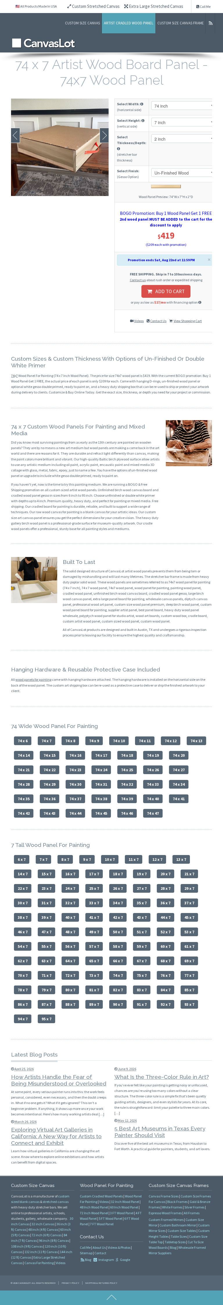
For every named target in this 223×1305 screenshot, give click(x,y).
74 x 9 (94, 740)
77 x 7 (189, 975)
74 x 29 (49, 784)
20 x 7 (165, 873)
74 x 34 (179, 784)
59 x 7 (142, 946)
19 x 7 (142, 873)
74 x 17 (101, 755)
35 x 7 (142, 902)
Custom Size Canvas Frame (180, 23)
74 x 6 (23, 740)
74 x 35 (24, 798)
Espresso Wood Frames (165, 1213)
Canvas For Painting (39, 1263)
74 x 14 (24, 755)
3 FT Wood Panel (122, 1213)
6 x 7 (22, 859)
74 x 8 (70, 740)
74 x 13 (196, 740)
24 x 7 (70, 888)
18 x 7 (118, 873)
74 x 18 (127, 755)
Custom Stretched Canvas (95, 6)
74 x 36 (49, 798)
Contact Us (158, 321)
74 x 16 (75, 755)
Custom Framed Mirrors (166, 1219)
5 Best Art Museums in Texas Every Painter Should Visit (159, 1131)
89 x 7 (94, 1004)
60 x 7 (165, 946)
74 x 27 (179, 769)
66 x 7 (118, 960)
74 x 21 (24, 769)
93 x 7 (189, 1004)
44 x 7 (165, 917)
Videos (139, 321)
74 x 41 (179, 798)
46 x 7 (23, 931)
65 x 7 (94, 960)
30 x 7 (23, 902)
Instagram (106, 1259)
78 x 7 (23, 989)
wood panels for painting (33, 679)
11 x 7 (134, 859)
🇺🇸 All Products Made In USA (36, 6)
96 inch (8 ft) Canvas (54, 1240)
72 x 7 (70, 975)
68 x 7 (165, 960)
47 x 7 (46, 931)
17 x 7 (94, 873)
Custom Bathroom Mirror (177, 1225)
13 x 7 (181, 859)
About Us (99, 1247)
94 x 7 (23, 1018)
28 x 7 (165, 888)
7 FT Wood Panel (102, 1224)
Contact (100, 1253)
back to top (111, 1298)
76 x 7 (165, 975)
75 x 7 (142, 975)
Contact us (138, 280)
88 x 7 (70, 1004)
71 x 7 (46, 975)
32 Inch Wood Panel (125, 1201)
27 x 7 (142, 888)
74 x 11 (145, 740)
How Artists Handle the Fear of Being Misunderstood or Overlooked (58, 1080)
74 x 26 (153, 769)
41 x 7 (94, 917)
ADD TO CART (168, 291)
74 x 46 (127, 813)
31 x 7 (46, 902)
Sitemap (86, 1253)
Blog (88, 1259)
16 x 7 (70, 873)
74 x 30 (75, 784)
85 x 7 (189, 989)
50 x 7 (118, 931)
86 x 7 (23, 1004)
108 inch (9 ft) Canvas (27, 1246)
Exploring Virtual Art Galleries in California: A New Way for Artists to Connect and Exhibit (56, 1136)
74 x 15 (49, 755)
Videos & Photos (119, 1247)
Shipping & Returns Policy (101, 1283)
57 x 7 (94, 946)
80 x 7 (70, 989)
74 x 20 (179, 755)
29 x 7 (189, 888)
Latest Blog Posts (34, 1054)
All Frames (191, 1213)
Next (104, 135)
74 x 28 (24, 784)
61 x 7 (189, 946)
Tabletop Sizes (175, 1242)
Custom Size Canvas (82, 23)
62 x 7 (23, 960)
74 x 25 (127, 769)
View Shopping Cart (188, 321)
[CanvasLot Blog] (210, 23)
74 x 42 (24, 813)
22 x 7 (23, 888)
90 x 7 (118, 1004)
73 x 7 (94, 975)
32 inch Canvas (43, 1224)
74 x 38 (101, 798)
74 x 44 (75, 813)
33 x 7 (94, 902)
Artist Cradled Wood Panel (128, 23)
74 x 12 (171, 740)
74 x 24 (101, 769)
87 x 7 (46, 1004)
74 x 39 (127, 798)
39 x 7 (46, 917)
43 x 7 (142, 917)
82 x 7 (118, 989)
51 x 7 (142, 931)
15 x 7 (46, 873)
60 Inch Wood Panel (124, 1207)
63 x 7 (46, 960)
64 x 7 (70, 960)
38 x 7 (23, 917)
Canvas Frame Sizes (164, 1196)
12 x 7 (157, 859)
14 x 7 (23, 873)
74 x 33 (153, 784)
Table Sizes (179, 1236)
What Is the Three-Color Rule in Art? (161, 1077)
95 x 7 (46, 1018)
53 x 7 (189, 931)
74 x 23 (75, 769)
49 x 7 (94, 931)
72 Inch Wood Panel (94, 1213)
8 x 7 (65, 859)
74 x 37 (75, 798)
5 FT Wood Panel (110, 1218)
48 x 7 (70, 931)
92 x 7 (165, 1004)
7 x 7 (43, 859)
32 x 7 (70, 902)
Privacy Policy (70, 1283)
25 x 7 (94, 888)
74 (13, 375)
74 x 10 (119, 740)
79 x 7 (46, 989)
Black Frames (177, 1201)
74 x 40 (153, 798)
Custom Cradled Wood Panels (101, 1196)
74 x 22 (49, 769)
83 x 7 (142, 989)
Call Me (205, 6)
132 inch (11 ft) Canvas (41, 1252)
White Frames (172, 1207)
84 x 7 (165, 989)
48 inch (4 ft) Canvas (43, 1229)
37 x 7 (189, 902)
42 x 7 (118, 917)
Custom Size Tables (182, 1230)
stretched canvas (56, 1201)
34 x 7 (118, 902)
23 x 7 (46, 888)
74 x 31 (101, 784)
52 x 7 (165, 931)
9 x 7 (87, 859)
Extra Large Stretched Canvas (155, 6)
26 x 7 (118, 888)
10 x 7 (110, 859)
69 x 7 (189, 960)
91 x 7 (142, 1004)
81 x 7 (94, 989)
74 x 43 (49, 813)
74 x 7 (46, 740)
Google (124, 1259)
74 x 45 (101, 813)
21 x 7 (189, 873)
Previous (15, 135)
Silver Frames (194, 1207)
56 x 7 (70, 946)
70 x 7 (23, 975)
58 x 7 (118, 946)
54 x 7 (23, 946)
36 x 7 (165, 902)
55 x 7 (46, 946)
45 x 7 (189, 917)
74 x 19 (153, 755)
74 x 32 (127, 784)
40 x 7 (70, 917)
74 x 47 (153, 813)
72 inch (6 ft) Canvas (47, 1235)
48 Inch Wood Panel (94, 1207)
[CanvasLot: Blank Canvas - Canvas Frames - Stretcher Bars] (43, 43)
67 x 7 (142, 960)
